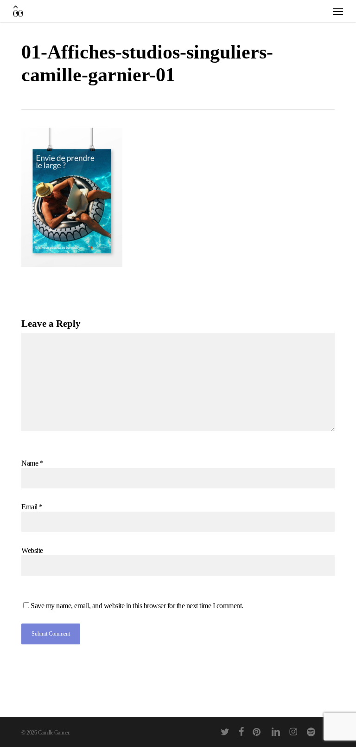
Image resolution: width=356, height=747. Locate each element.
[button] (338, 11)
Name (32, 463)
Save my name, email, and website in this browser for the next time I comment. (137, 606)
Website (32, 550)
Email (32, 507)
